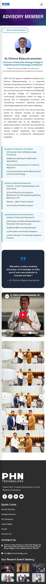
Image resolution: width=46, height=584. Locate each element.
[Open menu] (41, 4)
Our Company (7, 519)
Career (4, 529)
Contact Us (6, 534)
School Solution (8, 509)
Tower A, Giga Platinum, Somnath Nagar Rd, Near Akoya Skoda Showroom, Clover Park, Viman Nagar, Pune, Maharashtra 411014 (22, 546)
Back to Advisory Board (16, 30)
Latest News (6, 524)
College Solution (8, 514)
